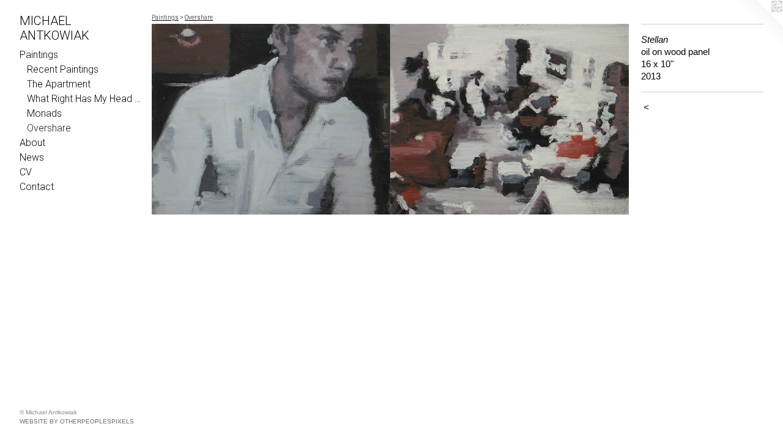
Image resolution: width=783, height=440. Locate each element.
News (32, 157)
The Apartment (59, 84)
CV (26, 172)
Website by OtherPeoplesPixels (77, 421)
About (32, 142)
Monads (44, 113)
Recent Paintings (62, 69)
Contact (37, 187)
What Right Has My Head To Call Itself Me (84, 99)
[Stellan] (390, 119)
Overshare (49, 128)
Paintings (39, 55)
